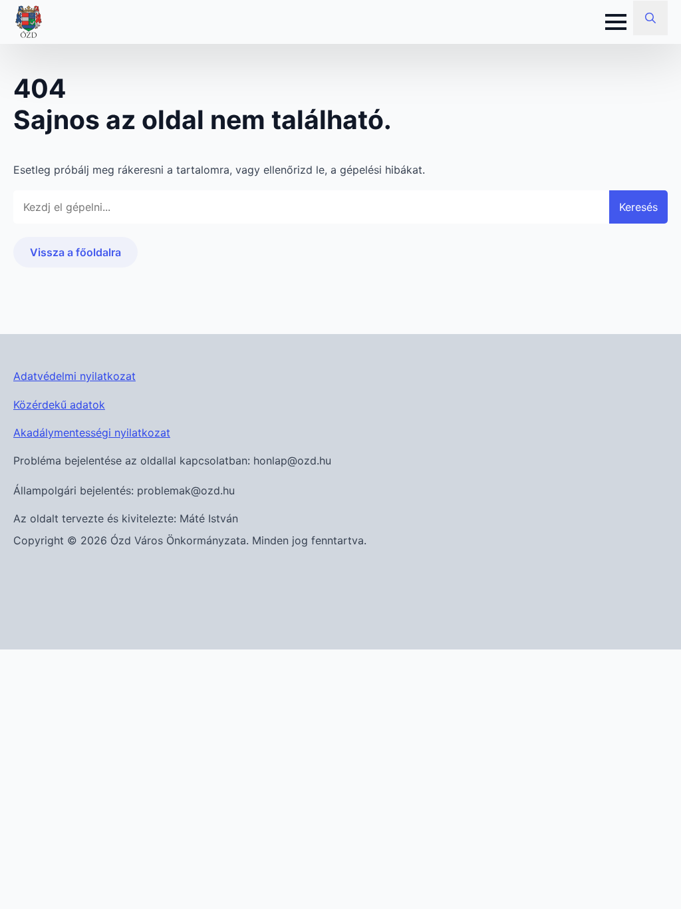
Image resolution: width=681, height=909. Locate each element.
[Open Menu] (616, 22)
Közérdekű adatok (59, 404)
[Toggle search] (650, 18)
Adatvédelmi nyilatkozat (74, 376)
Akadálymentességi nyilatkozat (91, 432)
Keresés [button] (638, 207)
